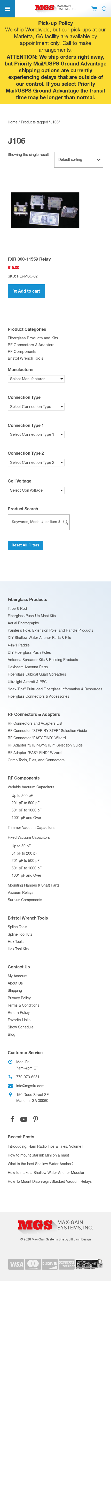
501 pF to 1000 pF (27, 810)
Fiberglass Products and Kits (33, 338)
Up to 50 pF (21, 846)
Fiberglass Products (27, 600)
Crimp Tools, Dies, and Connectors (36, 760)
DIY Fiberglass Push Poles (29, 653)
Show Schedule (21, 1027)
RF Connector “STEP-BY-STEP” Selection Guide (47, 731)
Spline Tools (17, 927)
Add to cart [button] (29, 291)
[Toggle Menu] (7, 8)
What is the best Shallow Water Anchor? (41, 1164)
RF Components (22, 352)
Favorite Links (19, 1020)
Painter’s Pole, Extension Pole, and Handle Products (50, 630)
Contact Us (19, 967)
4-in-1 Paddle (19, 645)
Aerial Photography (23, 623)
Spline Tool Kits (20, 934)
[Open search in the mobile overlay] (104, 9)
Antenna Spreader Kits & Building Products (43, 660)
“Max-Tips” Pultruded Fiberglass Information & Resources (55, 689)
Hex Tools (15, 942)
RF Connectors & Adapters (31, 345)
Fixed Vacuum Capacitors (29, 838)
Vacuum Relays (20, 893)
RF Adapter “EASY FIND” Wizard (34, 753)
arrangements (55, 50)
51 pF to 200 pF (24, 853)
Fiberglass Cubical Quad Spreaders (37, 674)
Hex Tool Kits (18, 949)
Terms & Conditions (23, 1005)
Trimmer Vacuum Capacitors (31, 828)
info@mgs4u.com (30, 1086)
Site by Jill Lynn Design (75, 1239)
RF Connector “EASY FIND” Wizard (37, 738)
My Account (17, 976)
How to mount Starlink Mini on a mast (38, 1155)
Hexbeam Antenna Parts (28, 667)
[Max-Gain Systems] (55, 1218)
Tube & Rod (17, 609)
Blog (11, 1034)
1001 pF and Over (26, 818)
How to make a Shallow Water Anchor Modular (46, 1173)
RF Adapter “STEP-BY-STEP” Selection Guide (45, 745)
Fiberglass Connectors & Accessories (38, 696)
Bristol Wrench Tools (25, 358)
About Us (15, 983)
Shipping (15, 991)
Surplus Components (25, 900)
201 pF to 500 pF (25, 803)
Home (13, 122)
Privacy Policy (19, 998)
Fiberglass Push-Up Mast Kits (32, 616)
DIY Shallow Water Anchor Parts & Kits (39, 638)
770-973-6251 (27, 1077)
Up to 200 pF (22, 796)
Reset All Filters (25, 545)
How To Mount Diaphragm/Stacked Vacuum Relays (50, 1182)
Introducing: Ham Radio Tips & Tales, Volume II (46, 1146)
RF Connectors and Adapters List (35, 723)
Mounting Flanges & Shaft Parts (33, 885)
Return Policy (19, 1013)
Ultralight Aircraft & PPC (27, 682)
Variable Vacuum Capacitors (31, 787)
